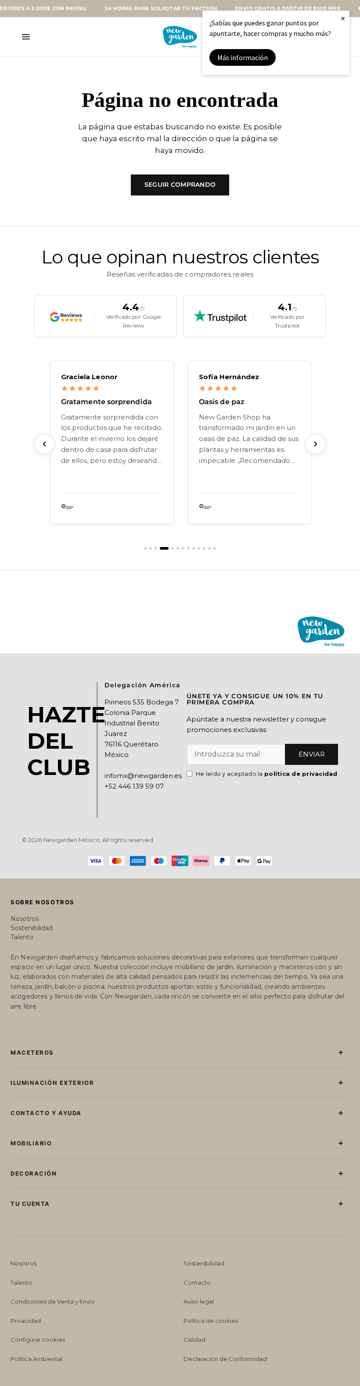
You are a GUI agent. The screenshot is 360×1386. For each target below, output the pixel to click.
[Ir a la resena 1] (145, 548)
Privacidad (26, 1320)
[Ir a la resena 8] (188, 548)
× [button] (343, 18)
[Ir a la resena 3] (156, 548)
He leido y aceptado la (267, 773)
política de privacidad (301, 773)
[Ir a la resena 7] (183, 548)
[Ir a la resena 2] (150, 548)
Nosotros (25, 919)
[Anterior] (44, 444)
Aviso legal (199, 1301)
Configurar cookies (38, 1339)
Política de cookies (211, 1320)
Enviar (312, 754)
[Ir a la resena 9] (193, 548)
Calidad (194, 1339)
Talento (22, 937)
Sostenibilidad (32, 928)
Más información (242, 57)
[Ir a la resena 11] (204, 548)
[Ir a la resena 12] (209, 548)
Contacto (197, 1282)
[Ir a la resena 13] (214, 548)
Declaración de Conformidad (225, 1358)
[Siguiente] (316, 444)
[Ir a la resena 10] (199, 548)
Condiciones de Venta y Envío (53, 1301)
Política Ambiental (36, 1358)
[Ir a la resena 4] (164, 548)
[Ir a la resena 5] (172, 548)
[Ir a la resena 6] (177, 548)
